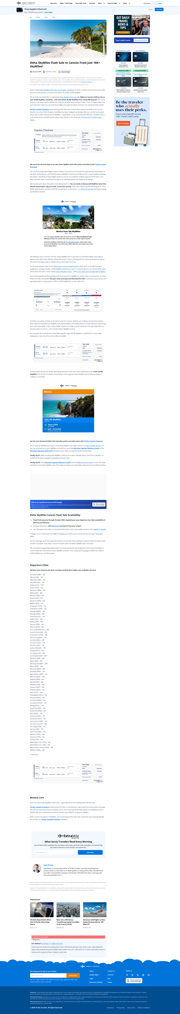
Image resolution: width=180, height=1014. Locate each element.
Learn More (48, 12)
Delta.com (55, 526)
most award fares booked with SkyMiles (91, 272)
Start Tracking (123, 123)
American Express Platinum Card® (86, 448)
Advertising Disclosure (87, 82)
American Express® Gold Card (41, 451)
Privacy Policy (120, 1008)
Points (53, 17)
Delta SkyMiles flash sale (67, 97)
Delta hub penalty (87, 189)
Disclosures (110, 1008)
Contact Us (111, 971)
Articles (38, 17)
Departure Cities (39, 565)
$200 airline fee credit (84, 462)
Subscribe (73, 975)
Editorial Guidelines (144, 1008)
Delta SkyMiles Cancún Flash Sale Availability (55, 514)
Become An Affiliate (96, 982)
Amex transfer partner (93, 446)
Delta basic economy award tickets (66, 266)
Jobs (109, 978)
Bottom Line (37, 797)
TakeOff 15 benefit (99, 529)
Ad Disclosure (147, 3)
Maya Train (45, 262)
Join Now (90, 852)
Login (160, 3)
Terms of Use (131, 1008)
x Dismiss (150, 9)
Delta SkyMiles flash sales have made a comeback (56, 90)
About (92, 971)
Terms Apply (19, 12)
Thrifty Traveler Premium (93, 441)
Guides (110, 982)
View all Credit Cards (141, 40)
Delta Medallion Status (64, 272)
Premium (111, 975)
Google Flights (94, 975)
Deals (46, 17)
